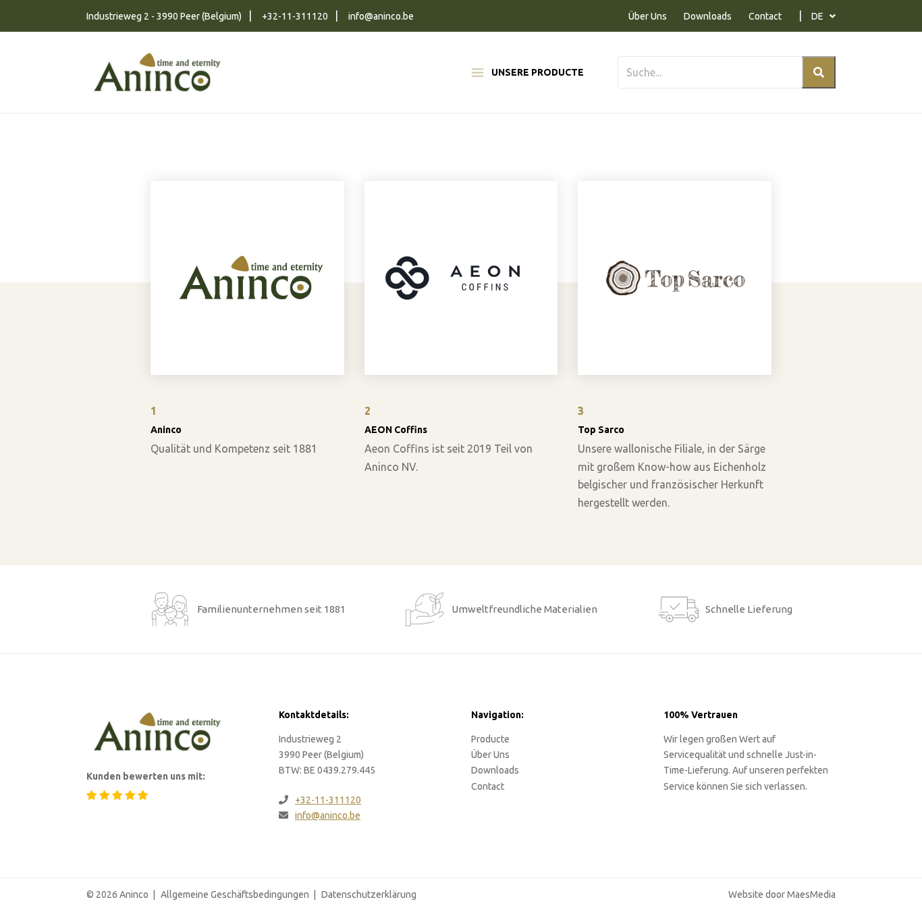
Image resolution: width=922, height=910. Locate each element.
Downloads (708, 16)
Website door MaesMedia (782, 894)
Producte (490, 739)
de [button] (818, 16)
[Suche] (819, 72)
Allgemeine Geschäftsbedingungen (235, 894)
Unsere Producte (537, 72)
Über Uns (647, 16)
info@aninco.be (381, 16)
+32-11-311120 (295, 16)
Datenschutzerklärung (368, 894)
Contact (765, 16)
